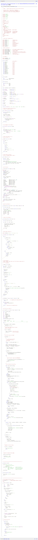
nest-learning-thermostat (11, 3)
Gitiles (4, 538)
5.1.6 (16, 3)
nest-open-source (3, 3)
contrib (4, 4)
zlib (18, 3)
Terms (8, 538)
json (36, 538)
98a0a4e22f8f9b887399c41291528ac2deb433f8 (27, 3)
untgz (7, 4)
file (16, 6)
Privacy (6, 538)
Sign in (36, 1)
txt (34, 538)
